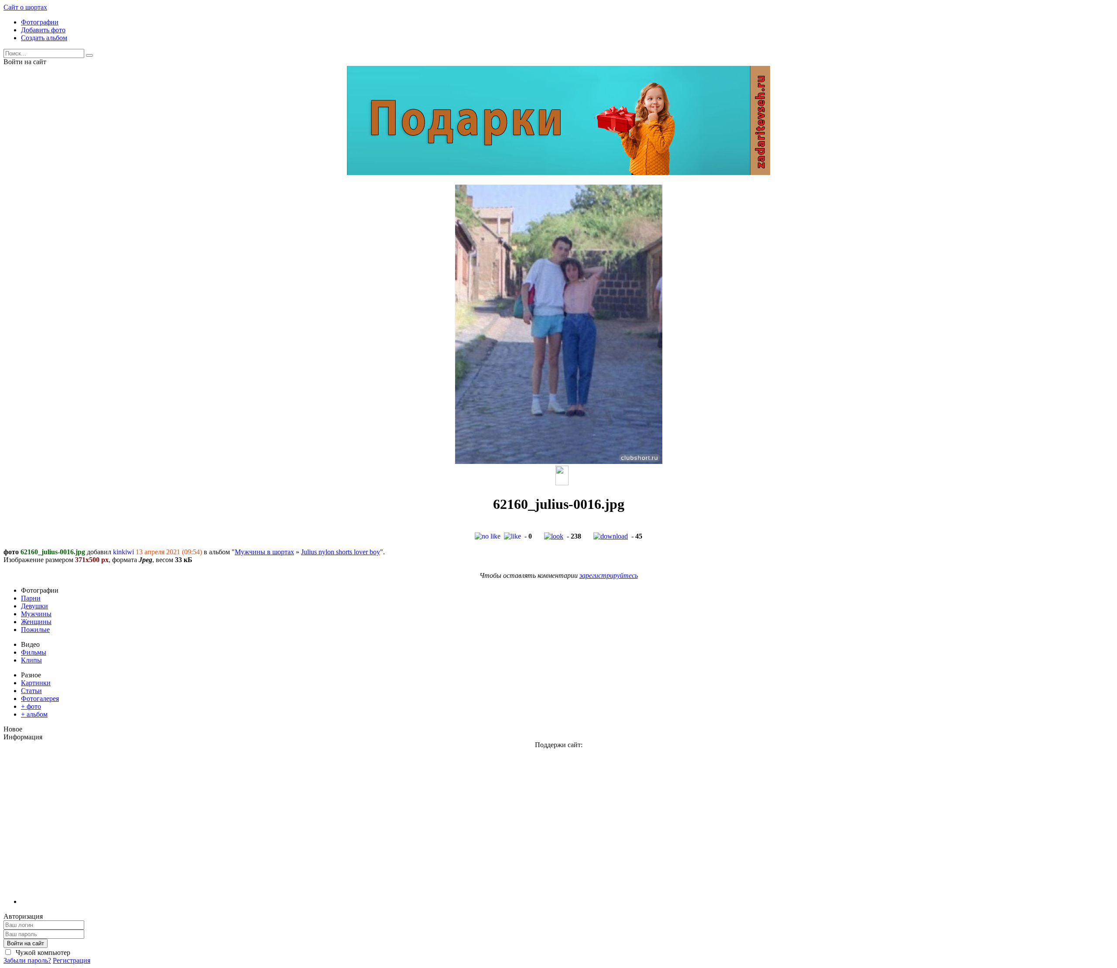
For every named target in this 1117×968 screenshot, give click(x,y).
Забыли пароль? (27, 960)
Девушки (34, 606)
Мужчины (36, 614)
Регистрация (71, 960)
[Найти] (89, 55)
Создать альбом (44, 37)
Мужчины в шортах (264, 552)
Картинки (36, 683)
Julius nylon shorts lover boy (340, 552)
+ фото (31, 706)
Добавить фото (43, 30)
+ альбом (34, 714)
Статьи (31, 690)
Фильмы (33, 652)
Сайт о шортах (25, 7)
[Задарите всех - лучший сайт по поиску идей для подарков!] (558, 172)
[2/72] (562, 483)
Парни (31, 598)
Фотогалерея (40, 698)
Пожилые (35, 629)
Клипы (31, 660)
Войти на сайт (25, 943)
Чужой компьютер (42, 952)
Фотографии (39, 22)
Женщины (36, 621)
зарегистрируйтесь (608, 575)
